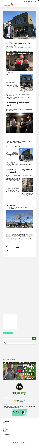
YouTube (4, 428)
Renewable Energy (25, 47)
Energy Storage (19, 47)
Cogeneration (8, 47)
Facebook (4, 431)
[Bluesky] (12, 51)
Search (4, 336)
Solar (30, 47)
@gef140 (7, 436)
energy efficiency (11, 258)
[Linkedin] (7, 51)
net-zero (17, 258)
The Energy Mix (5, 422)
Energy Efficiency (14, 47)
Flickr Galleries (5, 430)
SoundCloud (5, 429)
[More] (25, 51)
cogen (5, 258)
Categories (4, 342)
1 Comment (8, 48)
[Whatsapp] (23, 51)
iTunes (8, 429)
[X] (15, 51)
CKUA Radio (5, 423)
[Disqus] (19, 272)
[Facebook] (10, 51)
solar (21, 258)
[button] (35, 4)
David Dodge (7, 435)
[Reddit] (17, 51)
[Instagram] (20, 51)
